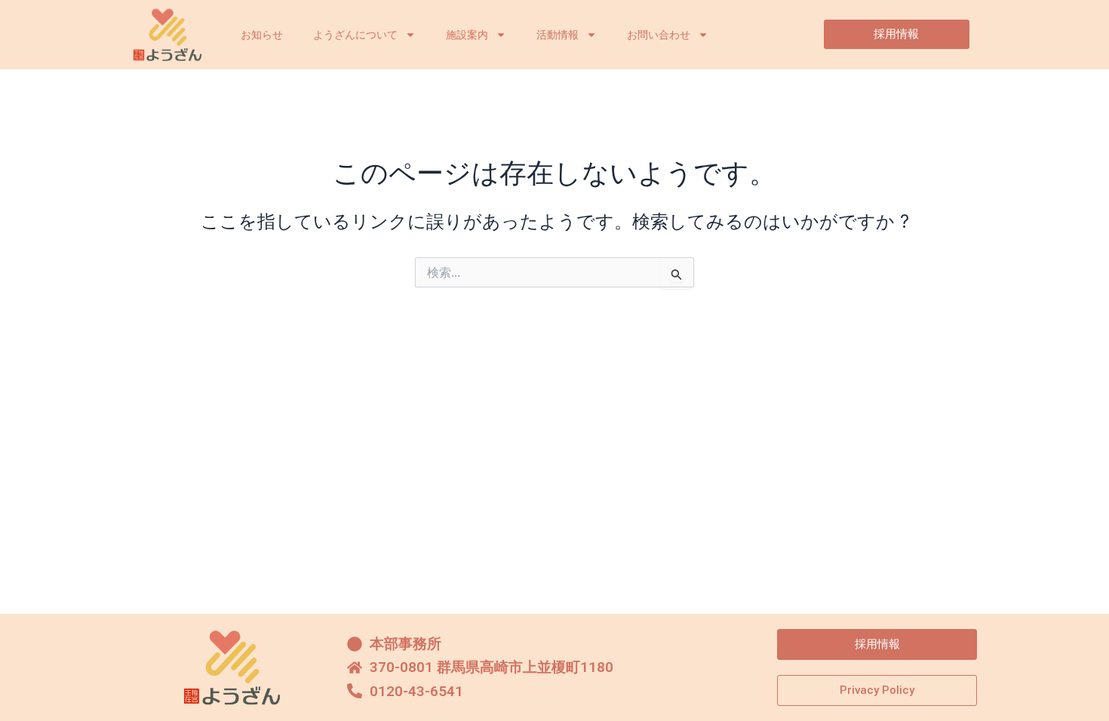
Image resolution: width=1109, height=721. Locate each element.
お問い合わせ (658, 35)
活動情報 (557, 35)
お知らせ (262, 35)
